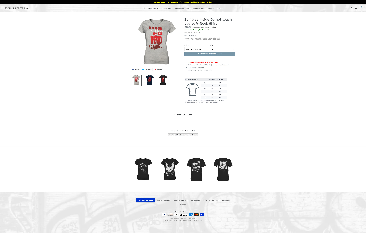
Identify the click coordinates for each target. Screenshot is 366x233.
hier (201, 220)
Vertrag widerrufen (145, 200)
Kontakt (167, 200)
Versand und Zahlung (180, 200)
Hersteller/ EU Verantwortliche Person (183, 135)
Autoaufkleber (166, 8)
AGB (217, 200)
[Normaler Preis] (143, 169)
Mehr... (210, 8)
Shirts (188, 8)
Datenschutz (195, 200)
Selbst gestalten (153, 8)
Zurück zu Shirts (184, 115)
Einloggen (219, 8)
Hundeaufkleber (199, 8)
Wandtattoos (179, 8)
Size (211, 45)
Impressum (226, 200)
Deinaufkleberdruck (185, 212)
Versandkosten (210, 27)
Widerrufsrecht (208, 200)
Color (186, 45)
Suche (159, 200)
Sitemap (183, 204)
